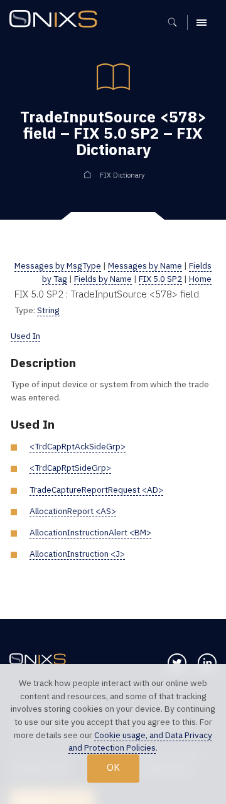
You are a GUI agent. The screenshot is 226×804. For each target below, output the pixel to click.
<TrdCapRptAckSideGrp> (78, 446)
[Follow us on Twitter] (177, 662)
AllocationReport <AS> (73, 511)
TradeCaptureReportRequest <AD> (96, 489)
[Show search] (177, 22)
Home (200, 278)
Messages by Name (145, 265)
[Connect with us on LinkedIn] (207, 662)
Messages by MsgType (57, 265)
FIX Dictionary (122, 175)
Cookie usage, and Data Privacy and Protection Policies (140, 741)
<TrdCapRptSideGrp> (70, 467)
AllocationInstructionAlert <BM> (90, 532)
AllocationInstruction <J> (77, 553)
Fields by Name (103, 278)
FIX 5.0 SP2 (160, 278)
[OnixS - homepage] (56, 20)
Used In (25, 335)
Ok (113, 767)
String (48, 310)
